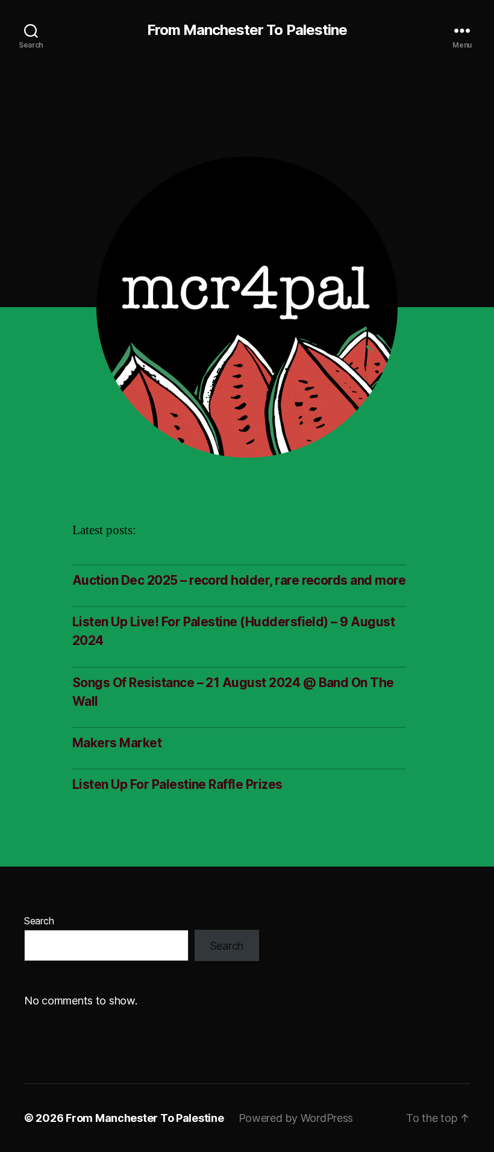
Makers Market (116, 742)
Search (39, 921)
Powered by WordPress (296, 1118)
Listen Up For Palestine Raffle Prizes (177, 784)
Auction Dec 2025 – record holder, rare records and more (238, 580)
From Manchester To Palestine (246, 30)
